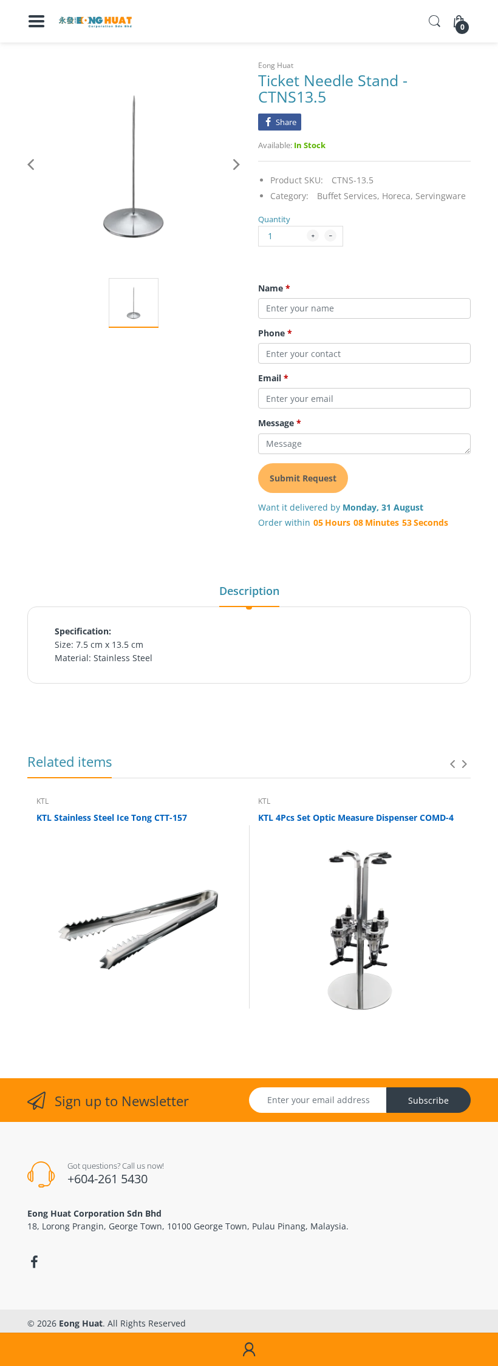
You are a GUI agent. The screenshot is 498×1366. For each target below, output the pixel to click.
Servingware (440, 196)
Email (273, 378)
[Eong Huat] (96, 21)
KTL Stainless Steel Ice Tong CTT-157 (111, 817)
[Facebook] (34, 1262)
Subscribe (428, 1100)
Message (279, 423)
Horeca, (397, 196)
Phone (275, 333)
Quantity (274, 219)
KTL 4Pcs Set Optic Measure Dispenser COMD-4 (356, 817)
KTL (42, 801)
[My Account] (249, 1349)
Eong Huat (275, 65)
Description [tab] (249, 590)
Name (274, 288)
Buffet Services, (348, 196)
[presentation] (452, 764)
